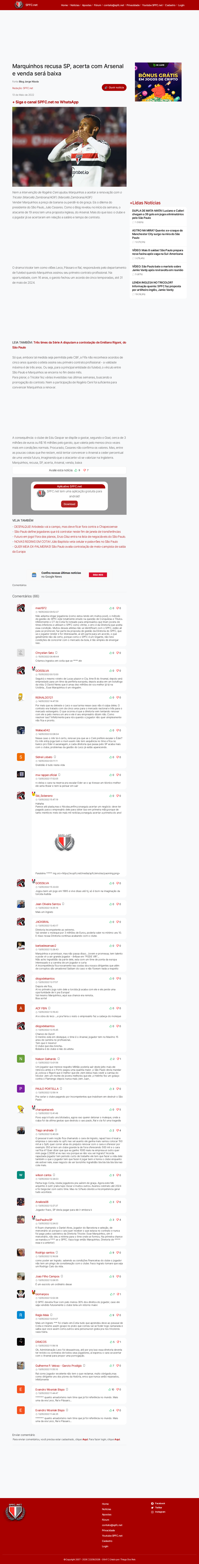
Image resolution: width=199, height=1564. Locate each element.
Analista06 (41, 1202)
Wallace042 (42, 730)
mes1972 (40, 608)
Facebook (160, 1503)
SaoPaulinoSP (43, 1219)
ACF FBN (41, 1008)
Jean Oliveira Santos (48, 904)
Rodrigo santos (44, 1252)
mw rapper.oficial (46, 775)
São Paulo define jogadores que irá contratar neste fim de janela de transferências (67, 531)
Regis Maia (42, 1315)
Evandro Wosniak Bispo (50, 1389)
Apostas (86, 5)
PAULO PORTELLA (46, 1088)
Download (69, 504)
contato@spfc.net (114, 5)
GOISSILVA (42, 670)
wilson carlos (43, 1175)
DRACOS (40, 1341)
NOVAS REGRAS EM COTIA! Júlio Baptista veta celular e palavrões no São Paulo (66, 541)
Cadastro (170, 5)
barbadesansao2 (45, 945)
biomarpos (42, 1294)
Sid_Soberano (44, 795)
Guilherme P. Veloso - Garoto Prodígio (58, 1365)
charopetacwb (44, 1109)
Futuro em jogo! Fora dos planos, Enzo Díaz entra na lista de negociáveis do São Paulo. (70, 536)
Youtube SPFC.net (152, 5)
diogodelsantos (44, 978)
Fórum (97, 5)
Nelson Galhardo (45, 1059)
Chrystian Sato (44, 652)
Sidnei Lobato (43, 757)
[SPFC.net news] (69, 575)
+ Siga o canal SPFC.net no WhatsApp (45, 102)
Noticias (75, 5)
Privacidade (133, 5)
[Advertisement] (99, 34)
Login (181, 5)
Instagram (160, 1511)
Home (64, 5)
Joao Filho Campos (47, 1276)
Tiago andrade (44, 1130)
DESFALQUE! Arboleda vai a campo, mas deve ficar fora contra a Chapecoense (66, 527)
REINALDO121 (44, 697)
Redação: (22, 88)
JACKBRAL (42, 921)
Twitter (158, 1507)
